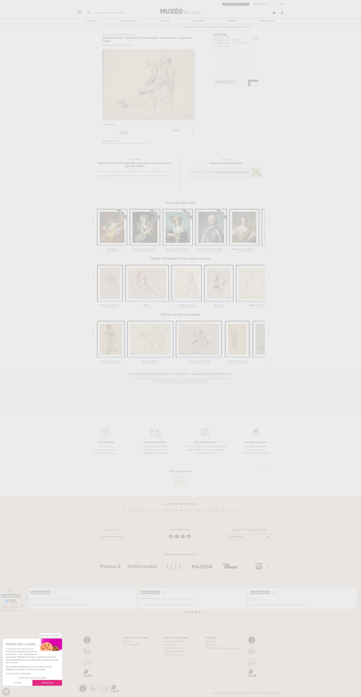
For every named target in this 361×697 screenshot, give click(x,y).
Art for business (131, 645)
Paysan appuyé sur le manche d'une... (111, 362)
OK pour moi (47, 683)
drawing (113, 171)
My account (211, 645)
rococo (158, 171)
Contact (255, 693)
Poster (165, 21)
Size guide (169, 645)
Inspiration (267, 21)
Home (109, 27)
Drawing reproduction (127, 27)
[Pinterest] (183, 538)
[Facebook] (172, 538)
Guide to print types (174, 641)
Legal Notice (241, 693)
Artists (232, 21)
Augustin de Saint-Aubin (169, 27)
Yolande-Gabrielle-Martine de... (178, 250)
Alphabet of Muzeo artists (181, 504)
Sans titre (219, 306)
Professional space (236, 4)
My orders (210, 641)
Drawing (198, 21)
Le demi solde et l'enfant (199, 362)
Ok (268, 537)
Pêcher (147, 306)
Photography (129, 21)
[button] (6, 692)
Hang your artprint (174, 655)
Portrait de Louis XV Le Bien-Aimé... (211, 250)
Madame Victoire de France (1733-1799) (244, 250)
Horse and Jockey (150, 362)
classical (129, 171)
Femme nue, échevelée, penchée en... (110, 306)
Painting (92, 21)
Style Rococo (148, 27)
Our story (128, 641)
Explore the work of (220, 172)
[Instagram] (177, 538)
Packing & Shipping (174, 651)
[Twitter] (189, 538)
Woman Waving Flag (237, 362)
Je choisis (17, 683)
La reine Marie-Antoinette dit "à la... (145, 250)
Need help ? (261, 4)
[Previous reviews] (26, 599)
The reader (112, 250)
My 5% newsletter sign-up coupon (223, 648)
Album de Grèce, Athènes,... (262, 306)
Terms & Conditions (222, 693)
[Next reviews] (359, 599)
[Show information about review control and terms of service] (22, 605)
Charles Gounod (187, 306)
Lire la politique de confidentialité (18, 674)
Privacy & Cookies (271, 693)
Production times (173, 648)
